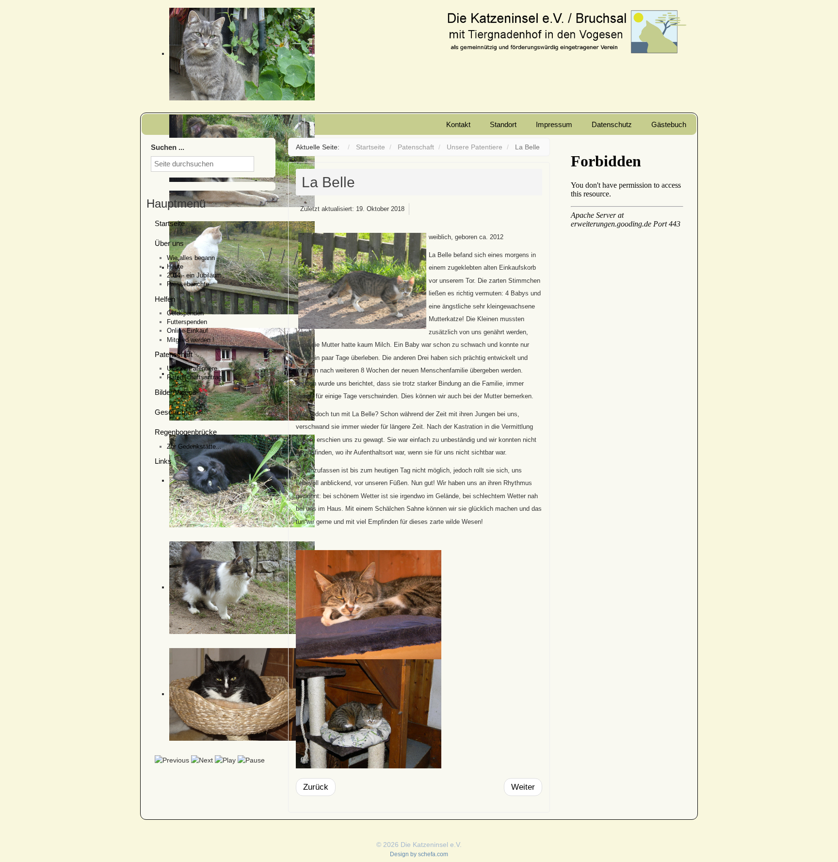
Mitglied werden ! (190, 339)
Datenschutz (612, 124)
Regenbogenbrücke (186, 432)
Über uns (169, 243)
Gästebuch (668, 124)
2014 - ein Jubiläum (194, 275)
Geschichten (175, 412)
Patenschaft (174, 354)
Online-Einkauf (187, 330)
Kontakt (458, 124)
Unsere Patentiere (192, 368)
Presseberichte (188, 284)
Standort (503, 124)
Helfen (165, 299)
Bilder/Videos (175, 392)
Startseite (170, 223)
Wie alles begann (191, 257)
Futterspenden (187, 321)
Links (163, 461)
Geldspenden (185, 313)
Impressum (554, 124)
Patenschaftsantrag (194, 377)
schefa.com (433, 854)
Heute (175, 266)
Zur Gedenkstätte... (194, 446)
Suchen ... (167, 147)
